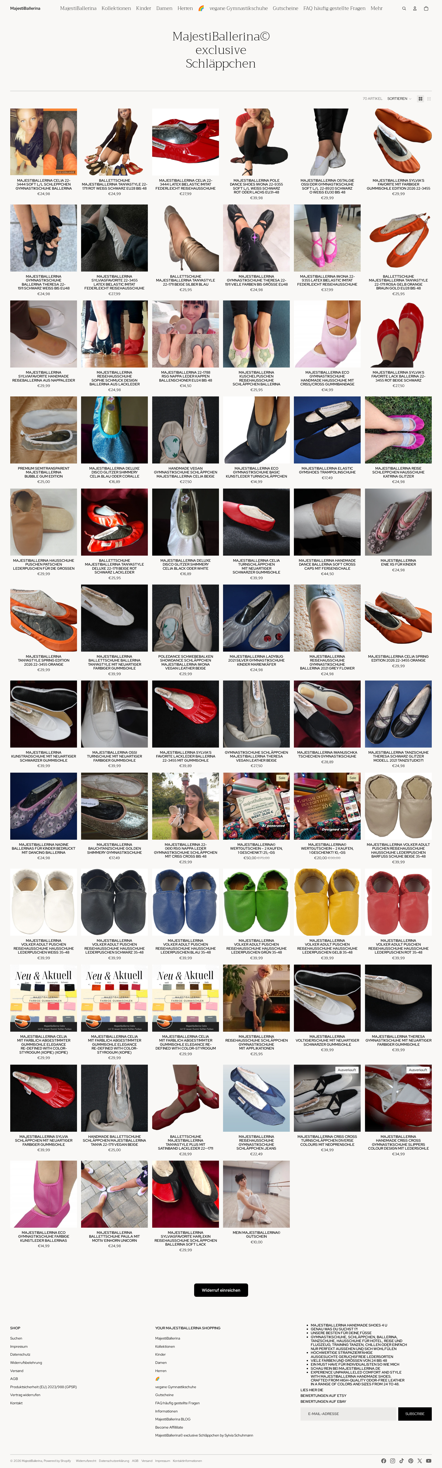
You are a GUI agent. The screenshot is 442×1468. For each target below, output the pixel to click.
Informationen (166, 1411)
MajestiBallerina (167, 1338)
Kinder (160, 1354)
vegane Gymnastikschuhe (175, 1387)
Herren (161, 1370)
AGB (14, 1378)
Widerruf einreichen (221, 1290)
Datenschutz (20, 1354)
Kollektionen (165, 1346)
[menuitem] (78, 8)
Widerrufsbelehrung (26, 1362)
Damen (161, 1362)
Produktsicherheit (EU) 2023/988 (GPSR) (43, 1387)
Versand (16, 1370)
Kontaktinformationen (187, 1461)
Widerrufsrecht (86, 1461)
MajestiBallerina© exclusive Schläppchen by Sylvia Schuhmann (204, 1435)
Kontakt (16, 1403)
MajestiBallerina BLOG (173, 1419)
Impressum (19, 1346)
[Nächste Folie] (69, 142)
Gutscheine (164, 1395)
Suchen (16, 1338)
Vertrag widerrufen (25, 1395)
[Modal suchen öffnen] (404, 8)
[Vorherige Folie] (18, 142)
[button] (400, 98)
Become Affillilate (169, 1427)
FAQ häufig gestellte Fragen (177, 1403)
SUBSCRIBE (415, 1413)
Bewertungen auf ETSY (323, 1395)
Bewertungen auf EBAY (323, 1401)
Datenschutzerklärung (114, 1461)
